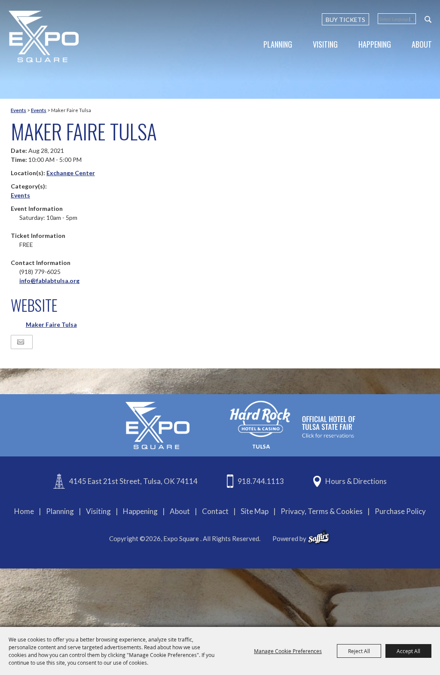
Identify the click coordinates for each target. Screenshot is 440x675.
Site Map (255, 511)
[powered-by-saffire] (318, 537)
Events (18, 110)
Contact (215, 511)
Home (24, 511)
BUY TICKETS (345, 19)
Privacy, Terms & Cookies (322, 511)
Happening (374, 44)
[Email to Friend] (20, 342)
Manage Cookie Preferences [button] (288, 651)
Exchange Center (70, 172)
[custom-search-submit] (428, 19)
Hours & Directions (356, 481)
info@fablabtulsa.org (49, 280)
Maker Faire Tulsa (51, 324)
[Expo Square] (44, 36)
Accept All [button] (408, 651)
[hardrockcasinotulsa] (292, 424)
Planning (277, 44)
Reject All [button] (359, 651)
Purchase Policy (400, 511)
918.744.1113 (261, 481)
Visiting (325, 44)
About (422, 44)
